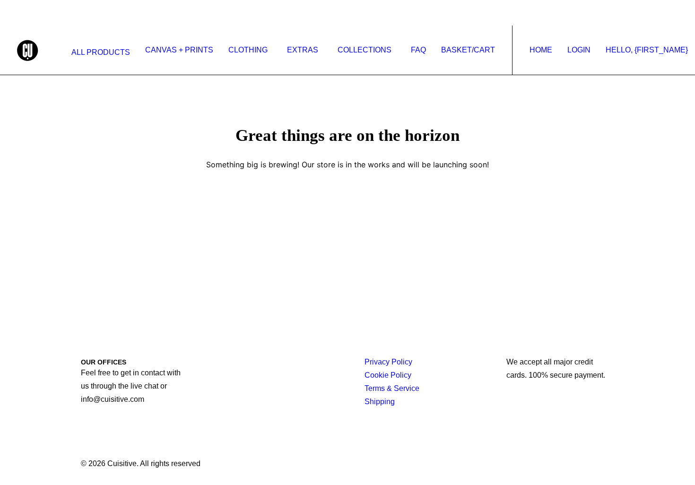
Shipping (380, 402)
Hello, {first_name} (647, 50)
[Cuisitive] (38, 50)
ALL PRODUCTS (100, 52)
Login (579, 50)
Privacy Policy (388, 362)
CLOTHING (248, 50)
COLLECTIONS (364, 50)
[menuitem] (99, 52)
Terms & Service (392, 388)
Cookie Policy (388, 375)
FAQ (418, 50)
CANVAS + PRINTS (179, 50)
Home (541, 50)
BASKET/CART (468, 50)
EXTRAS (302, 50)
